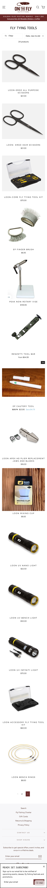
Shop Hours (23, 840)
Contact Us (23, 833)
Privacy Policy (23, 825)
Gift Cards (23, 816)
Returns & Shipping (23, 821)
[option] (23, 18)
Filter (10, 36)
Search (23, 808)
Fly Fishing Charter (23, 812)
